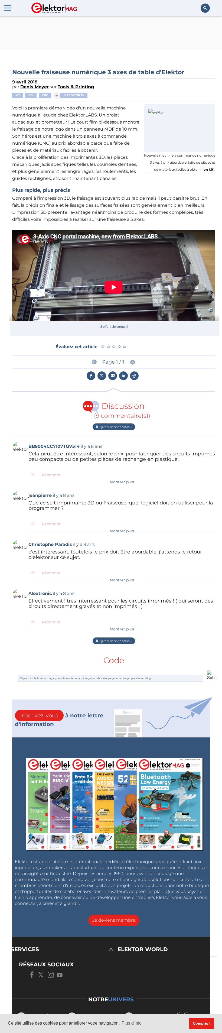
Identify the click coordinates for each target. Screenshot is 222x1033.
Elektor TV (75, 95)
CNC (45, 95)
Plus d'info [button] (132, 1023)
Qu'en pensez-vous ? (115, 427)
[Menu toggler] (8, 7)
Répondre (51, 474)
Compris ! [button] (202, 1023)
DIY (30, 95)
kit (17, 95)
